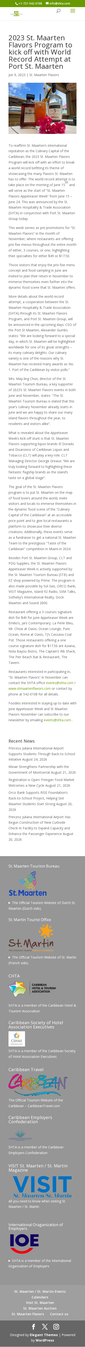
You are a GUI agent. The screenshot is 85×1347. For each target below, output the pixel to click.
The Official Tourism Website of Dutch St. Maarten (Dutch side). (42, 905)
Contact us (59, 1314)
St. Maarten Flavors (44, 75)
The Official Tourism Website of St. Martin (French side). (42, 960)
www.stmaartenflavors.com (29, 688)
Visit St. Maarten (40, 1302)
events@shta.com (59, 682)
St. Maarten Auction (40, 1308)
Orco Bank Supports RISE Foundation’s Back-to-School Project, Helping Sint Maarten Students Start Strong (38, 798)
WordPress (45, 1340)
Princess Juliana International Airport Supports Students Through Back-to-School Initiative (41, 754)
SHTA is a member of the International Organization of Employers (39, 1263)
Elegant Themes (44, 1335)
